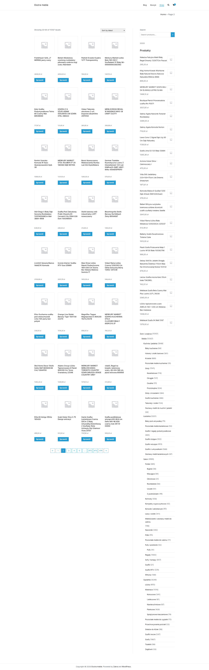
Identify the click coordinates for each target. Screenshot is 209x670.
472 (90, 451)
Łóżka (147, 585)
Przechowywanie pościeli (155, 624)
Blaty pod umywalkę (153, 421)
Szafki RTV (149, 570)
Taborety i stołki (151, 403)
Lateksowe (151, 599)
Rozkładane (151, 484)
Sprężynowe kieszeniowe (157, 614)
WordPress (126, 667)
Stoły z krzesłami (152, 393)
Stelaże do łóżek (152, 629)
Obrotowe (151, 479)
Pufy (149, 550)
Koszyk (153, 5)
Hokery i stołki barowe (154, 353)
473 (95, 451)
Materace (149, 590)
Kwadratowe (152, 373)
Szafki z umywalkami (153, 449)
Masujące (151, 474)
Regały (148, 555)
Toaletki (148, 644)
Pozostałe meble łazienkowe (156, 426)
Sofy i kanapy (150, 560)
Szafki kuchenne (151, 398)
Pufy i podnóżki (151, 545)
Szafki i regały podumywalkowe (158, 431)
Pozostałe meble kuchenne (156, 363)
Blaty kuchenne (151, 348)
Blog (145, 5)
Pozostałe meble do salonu (156, 540)
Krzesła (148, 358)
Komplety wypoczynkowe (155, 504)
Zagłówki (149, 649)
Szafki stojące (151, 439)
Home (163, 14)
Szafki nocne (150, 634)
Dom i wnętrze (146, 334)
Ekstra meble (41, 5)
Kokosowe (151, 594)
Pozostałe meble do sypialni (156, 619)
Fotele (147, 464)
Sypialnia (147, 580)
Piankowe (151, 609)
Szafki (147, 565)
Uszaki (150, 489)
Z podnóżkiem (153, 494)
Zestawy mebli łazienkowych (157, 454)
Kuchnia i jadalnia (150, 343)
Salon (145, 459)
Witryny (148, 575)
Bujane (149, 469)
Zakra (115, 667)
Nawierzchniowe (153, 604)
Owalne (150, 383)
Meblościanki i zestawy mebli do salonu (158, 520)
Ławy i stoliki (150, 514)
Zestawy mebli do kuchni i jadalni (158, 408)
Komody (148, 499)
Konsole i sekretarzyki (154, 509)
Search (143, 30)
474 (100, 451)
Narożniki (149, 530)
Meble (144, 339)
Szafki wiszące (151, 444)
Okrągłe (150, 378)
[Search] (173, 34)
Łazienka (147, 416)
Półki (147, 535)
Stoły (147, 368)
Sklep (162, 5)
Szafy (147, 639)
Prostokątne (152, 388)
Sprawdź (39, 80)
